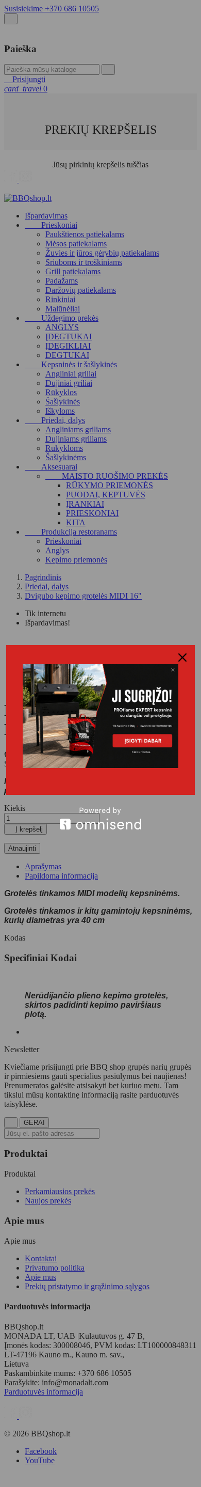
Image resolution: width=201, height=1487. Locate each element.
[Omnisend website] (100, 818)
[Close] (182, 657)
